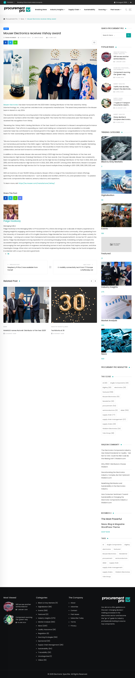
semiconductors (110, 410)
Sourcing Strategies (121, 68)
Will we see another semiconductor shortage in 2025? (121, 58)
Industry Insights (56, 9)
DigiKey (107, 387)
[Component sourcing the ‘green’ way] (106, 72)
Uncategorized (44, 656)
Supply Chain (73, 9)
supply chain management (114, 419)
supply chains (109, 424)
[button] (91, 281)
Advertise (74, 607)
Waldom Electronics (112, 428)
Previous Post (15, 264)
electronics (120, 387)
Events (40, 610)
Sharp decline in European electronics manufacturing (122, 119)
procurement (109, 406)
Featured (41, 614)
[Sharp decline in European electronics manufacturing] (106, 118)
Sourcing (102, 9)
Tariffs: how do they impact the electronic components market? (122, 89)
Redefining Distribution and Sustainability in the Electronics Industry (113, 486)
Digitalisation (43, 607)
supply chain (109, 415)
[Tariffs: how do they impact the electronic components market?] (106, 88)
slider (125, 410)
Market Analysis (119, 54)
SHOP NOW (105, 532)
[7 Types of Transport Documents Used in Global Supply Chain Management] (106, 103)
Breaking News (41, 9)
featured (108, 392)
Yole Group (108, 433)
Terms (73, 622)
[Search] (126, 9)
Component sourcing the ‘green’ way (122, 73)
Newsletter (108, 401)
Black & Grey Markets (46, 603)
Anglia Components (119, 383)
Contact (74, 610)
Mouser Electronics (10, 105)
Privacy (73, 626)
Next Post (87, 265)
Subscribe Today (77, 618)
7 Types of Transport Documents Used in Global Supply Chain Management (122, 106)
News (5, 327)
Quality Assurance (45, 629)
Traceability (42, 652)
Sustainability (89, 9)
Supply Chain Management (118, 99)
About (73, 603)
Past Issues (115, 9)
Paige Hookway (10, 37)
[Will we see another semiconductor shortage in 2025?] (106, 57)
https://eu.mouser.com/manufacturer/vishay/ (37, 183)
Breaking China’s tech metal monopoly (29, 2)
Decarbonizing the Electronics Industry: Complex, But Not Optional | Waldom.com (115, 475)
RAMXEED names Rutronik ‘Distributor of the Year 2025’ (24, 330)
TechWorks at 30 (57, 330)
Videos (40, 660)
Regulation (42, 633)
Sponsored (42, 641)
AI (105, 383)
